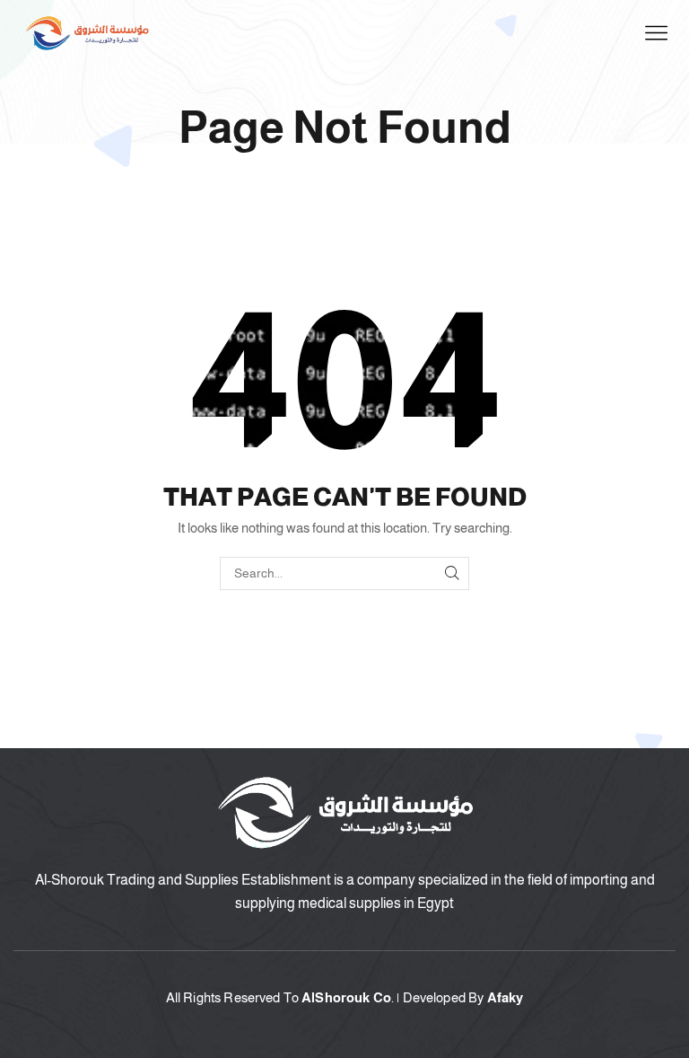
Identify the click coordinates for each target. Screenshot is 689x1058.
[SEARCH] (452, 573)
